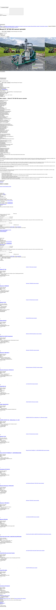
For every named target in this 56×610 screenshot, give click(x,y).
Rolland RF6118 (3, 320)
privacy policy (12, 226)
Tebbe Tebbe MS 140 (4, 404)
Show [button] (6, 200)
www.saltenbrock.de (3, 204)
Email (10, 220)
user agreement (18, 226)
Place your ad (2, 311)
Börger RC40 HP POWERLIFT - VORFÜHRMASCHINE (10, 452)
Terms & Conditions (3, 598)
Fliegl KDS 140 (3, 386)
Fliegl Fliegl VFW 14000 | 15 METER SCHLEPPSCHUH (10, 536)
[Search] (16, 11)
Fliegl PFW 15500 (3, 570)
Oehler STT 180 (3, 269)
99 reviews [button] (1, 196)
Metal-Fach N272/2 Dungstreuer (6, 336)
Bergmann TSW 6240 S (4, 352)
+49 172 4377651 (10, 200)
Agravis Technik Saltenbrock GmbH (5, 186)
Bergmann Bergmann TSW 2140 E (7, 485)
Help (3, 595)
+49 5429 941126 (10, 202)
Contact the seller (3, 78)
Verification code (16, 224)
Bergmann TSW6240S (4, 285)
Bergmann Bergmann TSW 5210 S (7, 369)
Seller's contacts (7, 595)
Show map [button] (15, 213)
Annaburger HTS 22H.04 (5, 469)
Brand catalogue (23, 598)
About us (1, 595)
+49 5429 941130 (10, 203)
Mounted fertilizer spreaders (35, 26)
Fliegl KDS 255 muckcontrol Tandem (7, 553)
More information (2, 244)
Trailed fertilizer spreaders (44, 26)
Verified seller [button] (2, 193)
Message (10, 252)
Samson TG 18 (3, 302)
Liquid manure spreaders (27, 26)
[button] (28, 20)
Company (11, 247)
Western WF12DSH (4, 519)
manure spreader (4, 89)
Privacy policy (8, 598)
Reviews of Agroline (17, 598)
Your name (11, 246)
